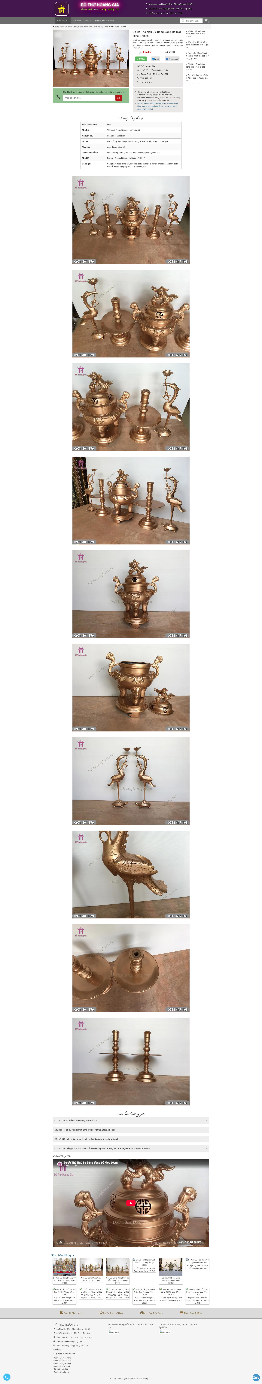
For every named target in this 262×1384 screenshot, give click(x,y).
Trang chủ (59, 26)
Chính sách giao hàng (62, 1363)
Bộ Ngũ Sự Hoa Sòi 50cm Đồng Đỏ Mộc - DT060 (197, 1266)
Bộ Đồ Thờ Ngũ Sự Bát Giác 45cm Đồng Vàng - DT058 (144, 1269)
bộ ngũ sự (78, 26)
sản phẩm (68, 26)
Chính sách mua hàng (62, 1357)
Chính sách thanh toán (62, 1360)
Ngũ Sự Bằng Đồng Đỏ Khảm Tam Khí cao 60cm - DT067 (144, 1300)
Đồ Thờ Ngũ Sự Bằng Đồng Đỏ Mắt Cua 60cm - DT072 (171, 1299)
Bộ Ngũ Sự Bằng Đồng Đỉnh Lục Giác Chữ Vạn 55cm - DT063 (64, 1280)
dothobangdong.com (73, 1341)
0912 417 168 (162, 13)
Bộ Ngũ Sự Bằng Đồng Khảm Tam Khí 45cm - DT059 (171, 1280)
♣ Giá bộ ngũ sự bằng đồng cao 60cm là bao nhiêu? (195, 33)
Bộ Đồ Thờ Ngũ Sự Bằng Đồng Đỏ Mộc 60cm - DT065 (117, 1296)
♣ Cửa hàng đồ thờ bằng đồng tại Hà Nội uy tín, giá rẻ (197, 45)
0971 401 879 (176, 13)
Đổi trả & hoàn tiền (60, 1369)
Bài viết (88, 20)
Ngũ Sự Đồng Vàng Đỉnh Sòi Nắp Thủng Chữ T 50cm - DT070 (117, 1280)
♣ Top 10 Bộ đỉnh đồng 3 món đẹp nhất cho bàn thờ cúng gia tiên (197, 56)
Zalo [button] (157, 58)
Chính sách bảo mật (61, 1371)
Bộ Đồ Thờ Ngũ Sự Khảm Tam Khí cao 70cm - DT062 (91, 1296)
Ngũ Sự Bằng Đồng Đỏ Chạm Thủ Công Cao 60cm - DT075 (197, 1300)
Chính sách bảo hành (61, 1366)
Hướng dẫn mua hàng (104, 20)
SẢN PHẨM (62, 20)
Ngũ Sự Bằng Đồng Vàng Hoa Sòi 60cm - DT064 (91, 1279)
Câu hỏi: (76, 1120)
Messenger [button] (173, 58)
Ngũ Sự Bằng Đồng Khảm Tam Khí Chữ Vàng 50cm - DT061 (64, 1300)
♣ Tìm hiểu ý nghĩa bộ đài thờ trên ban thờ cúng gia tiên (197, 78)
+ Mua (141, 58)
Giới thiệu (77, 20)
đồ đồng (57, 1349)
